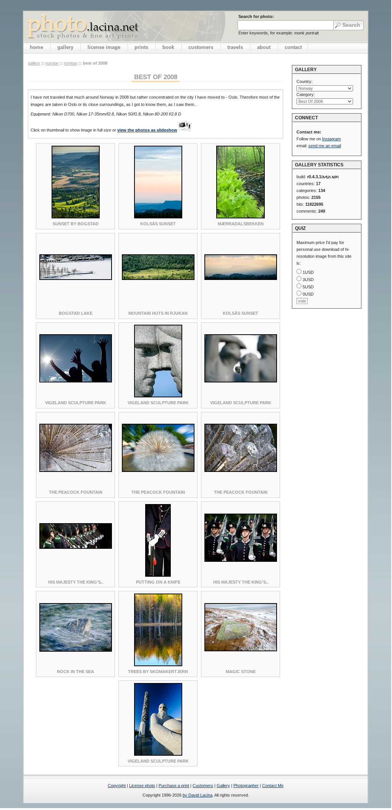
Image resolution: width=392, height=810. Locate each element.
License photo (142, 785)
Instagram (331, 139)
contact (293, 47)
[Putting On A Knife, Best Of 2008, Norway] (158, 575)
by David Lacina (197, 795)
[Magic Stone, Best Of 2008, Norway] (240, 649)
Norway (71, 63)
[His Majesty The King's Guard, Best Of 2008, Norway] (75, 547)
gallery (65, 47)
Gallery (223, 785)
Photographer (246, 785)
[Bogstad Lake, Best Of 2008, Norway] (75, 278)
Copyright (117, 785)
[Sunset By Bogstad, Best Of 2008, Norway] (76, 217)
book (168, 47)
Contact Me (272, 785)
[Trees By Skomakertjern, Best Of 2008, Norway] (158, 664)
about (264, 47)
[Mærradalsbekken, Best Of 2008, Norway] (240, 217)
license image (103, 47)
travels (235, 47)
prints (141, 47)
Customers (203, 785)
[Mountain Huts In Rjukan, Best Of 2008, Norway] (158, 278)
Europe (51, 63)
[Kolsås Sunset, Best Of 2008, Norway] (158, 217)
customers (200, 47)
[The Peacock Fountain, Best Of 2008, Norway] (75, 470)
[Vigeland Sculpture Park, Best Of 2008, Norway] (75, 381)
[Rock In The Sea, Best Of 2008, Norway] (75, 650)
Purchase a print (174, 785)
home (36, 47)
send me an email (324, 145)
